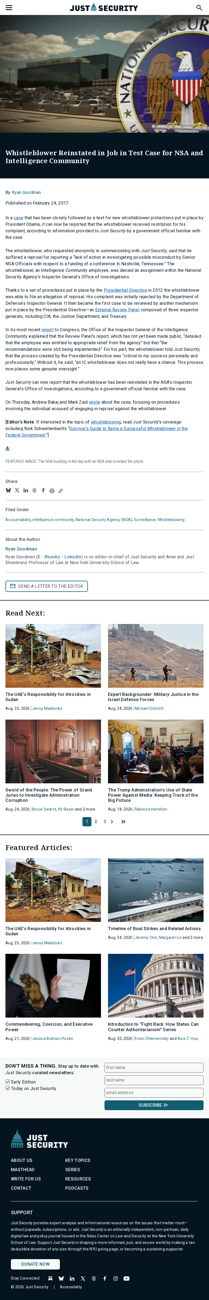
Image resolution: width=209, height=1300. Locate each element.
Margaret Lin (170, 937)
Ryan (21, 549)
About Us (22, 1160)
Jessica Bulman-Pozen (52, 1038)
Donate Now (35, 1264)
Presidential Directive (125, 290)
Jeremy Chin (146, 937)
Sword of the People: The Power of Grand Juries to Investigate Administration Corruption (48, 795)
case (18, 217)
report (48, 329)
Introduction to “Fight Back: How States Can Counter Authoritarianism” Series (153, 1027)
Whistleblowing (171, 519)
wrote (94, 402)
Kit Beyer (66, 809)
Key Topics (77, 1160)
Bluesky (52, 556)
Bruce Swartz (44, 809)
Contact (21, 1188)
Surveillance (145, 519)
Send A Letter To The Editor (50, 586)
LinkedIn (72, 556)
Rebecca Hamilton (151, 809)
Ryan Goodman (26, 192)
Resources (78, 1179)
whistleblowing (106, 422)
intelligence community (53, 519)
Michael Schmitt (149, 708)
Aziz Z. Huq (187, 1038)
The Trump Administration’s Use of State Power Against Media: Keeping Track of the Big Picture (153, 795)
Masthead (23, 1169)
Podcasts (77, 1188)
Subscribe (150, 1105)
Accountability (18, 519)
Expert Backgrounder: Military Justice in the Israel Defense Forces (153, 697)
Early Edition (23, 1082)
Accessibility (71, 1287)
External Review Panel (117, 309)
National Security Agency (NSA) (104, 519)
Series (72, 1169)
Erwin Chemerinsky (152, 1038)
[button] (199, 6)
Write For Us (26, 1179)
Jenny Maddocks (47, 708)
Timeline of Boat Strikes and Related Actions (154, 928)
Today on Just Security (33, 1088)
